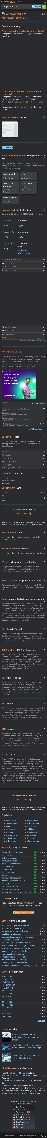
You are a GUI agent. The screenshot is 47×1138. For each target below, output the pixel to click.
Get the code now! (23, 1104)
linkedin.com (32, 832)
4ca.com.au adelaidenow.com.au (16, 928)
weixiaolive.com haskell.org (14, 960)
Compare (37, 7)
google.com (11, 820)
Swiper (7, 192)
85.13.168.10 (7, 1013)
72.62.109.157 (7, 1016)
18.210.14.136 (7, 1011)
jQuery (7, 190)
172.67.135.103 (31, 99)
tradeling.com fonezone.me (14, 962)
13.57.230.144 (7, 988)
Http (23, 703)
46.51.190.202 (7, 1002)
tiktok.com (10, 829)
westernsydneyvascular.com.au (14, 881)
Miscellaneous (9, 198)
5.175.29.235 (7, 976)
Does (23, 599)
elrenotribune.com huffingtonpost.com (19, 945)
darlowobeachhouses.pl (11, 864)
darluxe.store (7, 866)
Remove (9, 1086)
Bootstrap (9, 178)
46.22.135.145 (7, 1005)
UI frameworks (9, 174)
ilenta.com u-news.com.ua (14, 940)
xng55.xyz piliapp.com (12, 934)
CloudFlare (28, 178)
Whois (23, 754)
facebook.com (12, 823)
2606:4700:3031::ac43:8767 (13, 99)
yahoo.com (31, 835)
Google (23, 629)
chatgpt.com (11, 835)
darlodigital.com (8, 855)
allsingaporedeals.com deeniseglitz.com (19, 965)
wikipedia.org (11, 838)
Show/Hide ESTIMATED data (18, 1073)
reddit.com (31, 829)
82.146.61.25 (7, 996)
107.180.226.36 (8, 979)
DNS (23, 729)
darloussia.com (8, 872)
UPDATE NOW (23, 514)
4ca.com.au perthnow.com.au (15, 926)
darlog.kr (5, 884)
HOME (20, 2)
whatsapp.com (33, 841)
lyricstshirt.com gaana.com (14, 957)
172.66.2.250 (7, 999)
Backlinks (10, 437)
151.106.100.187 (8, 985)
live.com (30, 838)
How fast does (23, 580)
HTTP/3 (7, 201)
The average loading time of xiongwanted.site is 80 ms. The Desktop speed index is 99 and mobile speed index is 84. (23, 587)
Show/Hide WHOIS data (16, 1080)
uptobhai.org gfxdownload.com (16, 931)
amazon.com (32, 826)
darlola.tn (5, 875)
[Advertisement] (23, 64)
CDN (23, 174)
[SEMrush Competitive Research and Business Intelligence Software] (12, 352)
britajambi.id (7, 869)
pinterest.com (11, 841)
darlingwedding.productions (13, 878)
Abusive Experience (23, 548)
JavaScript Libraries (8, 184)
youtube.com (32, 820)
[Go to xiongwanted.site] (26, 18)
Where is (23, 562)
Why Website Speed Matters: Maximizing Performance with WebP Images (26, 1037)
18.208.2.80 (7, 994)
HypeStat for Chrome (25, 913)
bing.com (9, 832)
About (33, 1136)
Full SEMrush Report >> (37, 429)
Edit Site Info (7, 147)
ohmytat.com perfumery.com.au (16, 943)
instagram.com (33, 823)
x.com (8, 826)
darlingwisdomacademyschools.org (16, 892)
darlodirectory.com (10, 886)
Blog (21, 1136)
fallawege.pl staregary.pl (13, 954)
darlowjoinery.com (9, 861)
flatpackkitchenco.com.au (12, 852)
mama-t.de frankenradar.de (14, 951)
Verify (23, 677)
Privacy (27, 1136)
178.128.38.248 (8, 982)
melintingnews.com (9, 858)
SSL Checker (23, 650)
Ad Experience (23, 532)
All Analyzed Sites (11, 1136)
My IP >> (41, 1021)
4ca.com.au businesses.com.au (16, 948)
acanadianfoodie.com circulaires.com (18, 937)
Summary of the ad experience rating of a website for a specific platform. (23, 538)
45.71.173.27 (7, 991)
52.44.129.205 (7, 1008)
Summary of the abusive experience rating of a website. (23, 553)
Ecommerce (27, 183)
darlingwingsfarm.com (11, 889)
